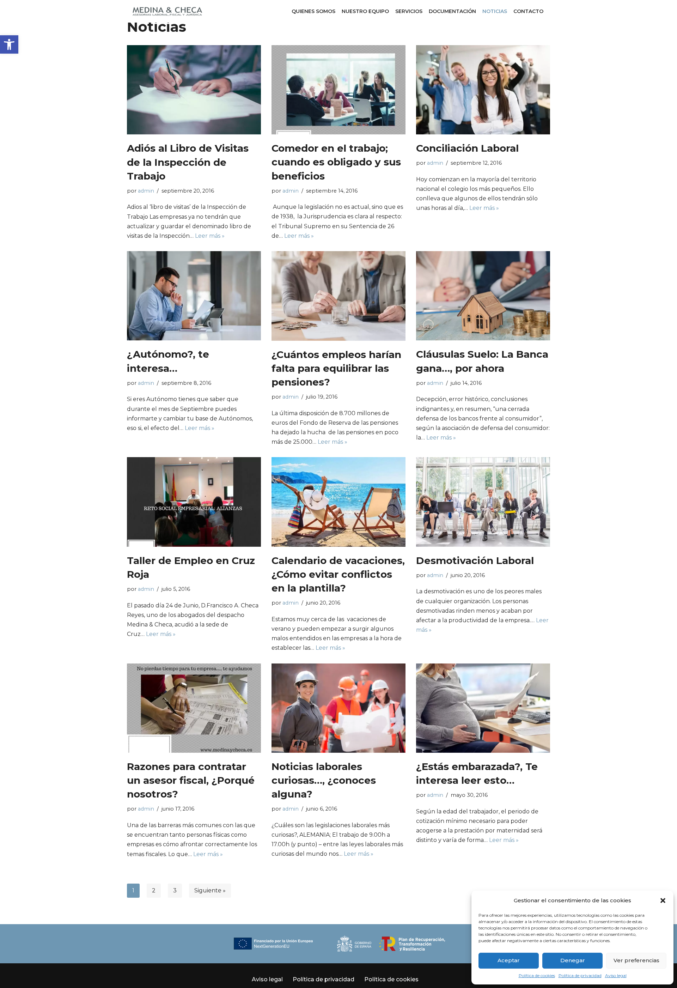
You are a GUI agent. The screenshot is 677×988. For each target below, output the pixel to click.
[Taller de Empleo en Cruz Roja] (194, 501)
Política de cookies (537, 975)
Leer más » (210, 235)
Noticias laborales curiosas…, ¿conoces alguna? (324, 780)
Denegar (572, 960)
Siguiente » (210, 890)
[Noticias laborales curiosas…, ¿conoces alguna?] (338, 708)
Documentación (452, 11)
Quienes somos (313, 11)
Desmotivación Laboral (475, 560)
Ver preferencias (636, 960)
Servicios (408, 11)
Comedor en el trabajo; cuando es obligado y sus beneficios (336, 162)
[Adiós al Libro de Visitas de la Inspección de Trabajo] (194, 90)
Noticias (494, 11)
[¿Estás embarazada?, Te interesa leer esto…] (483, 708)
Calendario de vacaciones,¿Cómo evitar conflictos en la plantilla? (338, 574)
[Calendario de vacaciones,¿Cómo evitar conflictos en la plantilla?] (338, 501)
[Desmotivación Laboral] (483, 501)
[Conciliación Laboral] (483, 89)
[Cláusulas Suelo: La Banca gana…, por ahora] (483, 295)
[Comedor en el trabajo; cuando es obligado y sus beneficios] (338, 89)
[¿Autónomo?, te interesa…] (194, 295)
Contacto (528, 11)
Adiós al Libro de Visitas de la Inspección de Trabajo (188, 162)
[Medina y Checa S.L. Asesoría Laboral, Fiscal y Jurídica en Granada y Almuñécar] (167, 11)
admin (146, 191)
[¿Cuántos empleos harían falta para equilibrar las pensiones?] (338, 296)
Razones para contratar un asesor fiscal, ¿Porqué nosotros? (191, 780)
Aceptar (509, 960)
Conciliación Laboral (467, 148)
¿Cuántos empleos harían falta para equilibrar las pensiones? (336, 368)
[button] (9, 44)
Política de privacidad (580, 975)
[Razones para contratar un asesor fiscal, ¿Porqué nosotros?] (194, 708)
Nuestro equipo (365, 11)
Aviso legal (616, 975)
